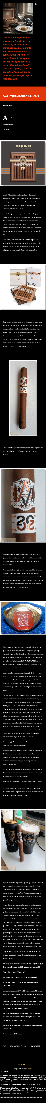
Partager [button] (35, 1046)
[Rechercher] (36, 4)
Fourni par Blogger (24, 1064)
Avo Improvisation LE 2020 (14, 1046)
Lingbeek (29, 1069)
